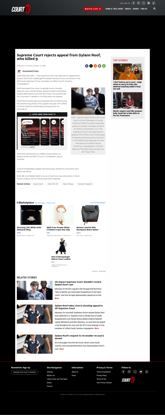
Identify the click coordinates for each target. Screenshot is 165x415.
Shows (136, 9)
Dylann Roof (38, 184)
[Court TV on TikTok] (153, 4)
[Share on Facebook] (86, 66)
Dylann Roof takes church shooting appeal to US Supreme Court (79, 307)
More (57, 298)
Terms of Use (101, 379)
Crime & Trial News (114, 9)
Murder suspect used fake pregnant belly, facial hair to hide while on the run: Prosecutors (127, 113)
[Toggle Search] (154, 9)
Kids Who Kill (53, 184)
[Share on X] (91, 66)
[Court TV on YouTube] (148, 4)
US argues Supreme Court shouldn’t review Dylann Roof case (78, 283)
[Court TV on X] (143, 4)
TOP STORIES (120, 60)
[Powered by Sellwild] (102, 271)
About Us (75, 372)
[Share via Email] (99, 66)
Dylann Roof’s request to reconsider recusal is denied (79, 337)
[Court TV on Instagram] (138, 4)
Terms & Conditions (104, 372)
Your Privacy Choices (104, 383)
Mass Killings (68, 184)
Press (74, 375)
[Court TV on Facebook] (133, 4)
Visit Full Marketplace (98, 202)
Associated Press (30, 71)
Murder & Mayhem (85, 184)
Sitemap (50, 372)
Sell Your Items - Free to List (45, 203)
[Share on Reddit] (95, 66)
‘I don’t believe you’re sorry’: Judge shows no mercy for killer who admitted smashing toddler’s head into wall (127, 85)
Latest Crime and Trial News (57, 379)
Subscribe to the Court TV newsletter (24, 372)
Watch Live (91, 9)
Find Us (144, 9)
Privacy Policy (102, 375)
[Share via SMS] (104, 66)
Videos (128, 9)
